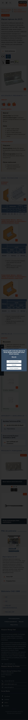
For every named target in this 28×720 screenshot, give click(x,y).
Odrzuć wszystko (14, 368)
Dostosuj (14, 365)
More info (14, 356)
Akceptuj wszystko (14, 361)
